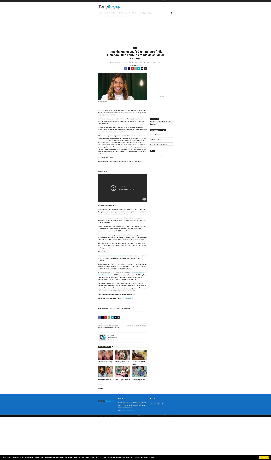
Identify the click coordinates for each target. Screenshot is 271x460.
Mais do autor (115, 346)
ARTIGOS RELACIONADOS (104, 346)
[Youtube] (172, 1)
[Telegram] (138, 68)
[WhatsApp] (135, 68)
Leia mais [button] (151, 457)
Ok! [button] (264, 457)
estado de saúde (127, 308)
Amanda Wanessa (105, 308)
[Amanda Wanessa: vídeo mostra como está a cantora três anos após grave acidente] (139, 371)
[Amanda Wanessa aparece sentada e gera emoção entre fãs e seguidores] (139, 355)
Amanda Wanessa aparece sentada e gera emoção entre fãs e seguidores (139, 363)
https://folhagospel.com (112, 337)
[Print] (145, 68)
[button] (171, 13)
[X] (168, 1)
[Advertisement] (146, 7)
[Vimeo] (170, 1)
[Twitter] (158, 403)
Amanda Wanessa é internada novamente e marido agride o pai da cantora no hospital (122, 379)
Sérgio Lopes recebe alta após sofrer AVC (137, 325)
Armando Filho (113, 308)
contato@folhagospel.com (128, 410)
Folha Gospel (133, 65)
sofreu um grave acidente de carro (113, 256)
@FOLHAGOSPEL (128, 298)
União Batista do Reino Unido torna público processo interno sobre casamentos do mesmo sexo (109, 327)
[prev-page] (99, 384)
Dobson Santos (120, 308)
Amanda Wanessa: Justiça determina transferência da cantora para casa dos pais (105, 379)
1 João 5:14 (153, 126)
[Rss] (162, 403)
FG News (103, 16)
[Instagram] (166, 1)
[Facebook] (164, 1)
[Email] (142, 68)
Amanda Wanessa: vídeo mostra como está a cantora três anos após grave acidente (138, 379)
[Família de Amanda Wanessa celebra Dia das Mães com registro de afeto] (105, 355)
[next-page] (101, 384)
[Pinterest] (132, 68)
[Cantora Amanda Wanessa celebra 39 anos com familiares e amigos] (122, 355)
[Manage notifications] (268, 457)
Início (99, 16)
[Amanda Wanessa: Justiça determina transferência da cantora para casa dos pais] (105, 371)
